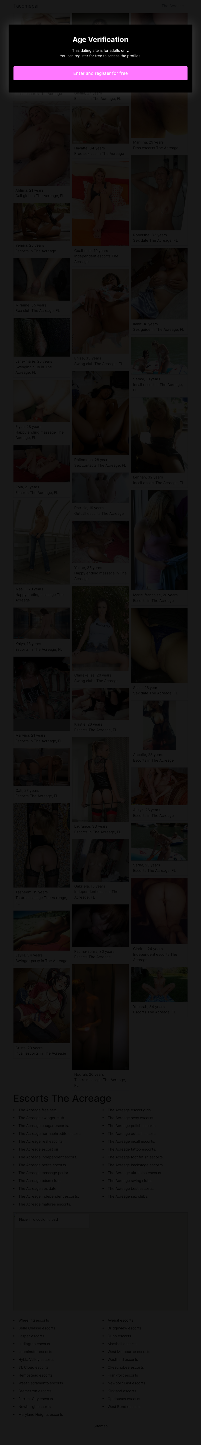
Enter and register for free (100, 73)
